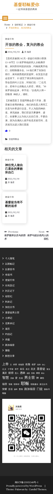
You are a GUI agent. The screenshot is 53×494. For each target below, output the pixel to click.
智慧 (5, 377)
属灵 (4, 372)
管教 (10, 384)
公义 (4, 369)
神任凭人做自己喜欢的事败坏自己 (14, 169)
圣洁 (27, 369)
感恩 (28, 373)
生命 (21, 378)
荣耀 (4, 389)
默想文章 (10, 355)
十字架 (10, 369)
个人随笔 (10, 258)
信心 (43, 365)
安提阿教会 (14, 139)
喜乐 (22, 369)
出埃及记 (10, 285)
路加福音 (10, 344)
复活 (48, 369)
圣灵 (33, 368)
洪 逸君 (27, 52)
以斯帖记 (10, 263)
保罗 (34, 364)
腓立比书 (43, 384)
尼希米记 (10, 323)
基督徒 (41, 368)
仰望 (15, 364)
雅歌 (7, 350)
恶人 (17, 373)
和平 (17, 369)
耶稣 (25, 383)
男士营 (29, 377)
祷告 (42, 378)
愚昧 (22, 372)
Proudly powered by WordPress (24, 485)
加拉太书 (10, 307)
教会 (42, 373)
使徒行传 (9, 39)
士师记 (8, 317)
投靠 (33, 373)
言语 (10, 389)
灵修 (12, 378)
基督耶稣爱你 (26, 5)
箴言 (7, 328)
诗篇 (7, 339)
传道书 (8, 274)
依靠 (27, 364)
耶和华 (16, 384)
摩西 (38, 373)
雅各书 (47, 389)
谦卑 (16, 389)
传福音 (21, 364)
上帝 (5, 364)
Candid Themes (37, 489)
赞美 (21, 389)
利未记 (8, 301)
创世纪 (8, 296)
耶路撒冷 (34, 384)
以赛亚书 (10, 269)
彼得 (11, 372)
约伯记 (8, 334)
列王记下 (10, 290)
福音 (4, 384)
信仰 (39, 364)
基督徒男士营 (12, 312)
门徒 (40, 389)
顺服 (4, 393)
